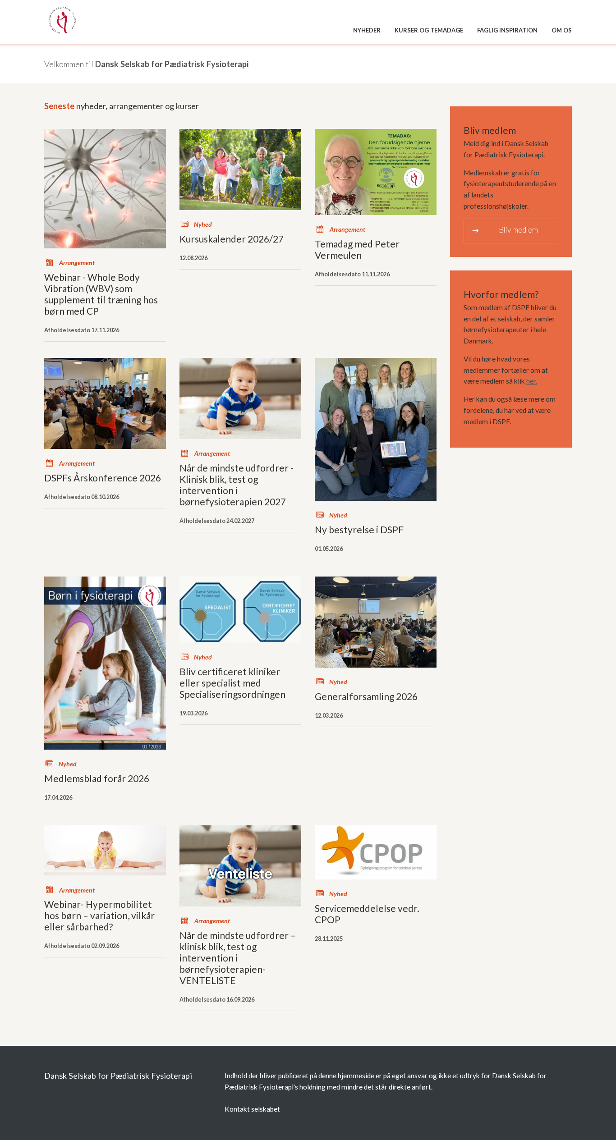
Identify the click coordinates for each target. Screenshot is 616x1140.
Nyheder (367, 30)
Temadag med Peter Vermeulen (357, 249)
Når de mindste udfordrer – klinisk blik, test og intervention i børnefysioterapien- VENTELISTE (237, 957)
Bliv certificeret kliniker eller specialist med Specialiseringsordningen (232, 683)
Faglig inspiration (507, 30)
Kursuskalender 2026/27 (231, 238)
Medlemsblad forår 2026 (96, 778)
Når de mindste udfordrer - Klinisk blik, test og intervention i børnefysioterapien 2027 (236, 484)
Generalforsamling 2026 (366, 696)
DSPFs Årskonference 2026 (102, 477)
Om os (562, 30)
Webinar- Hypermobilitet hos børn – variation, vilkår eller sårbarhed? (99, 915)
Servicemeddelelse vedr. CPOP (367, 913)
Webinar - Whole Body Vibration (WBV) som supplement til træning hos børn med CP (101, 293)
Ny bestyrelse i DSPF (359, 529)
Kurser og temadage (429, 30)
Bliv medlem (504, 230)
